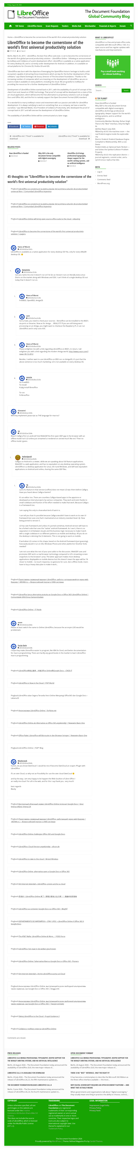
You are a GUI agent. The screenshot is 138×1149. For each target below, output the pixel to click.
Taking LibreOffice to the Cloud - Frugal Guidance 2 (39, 1016)
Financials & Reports (107, 25)
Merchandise (90, 25)
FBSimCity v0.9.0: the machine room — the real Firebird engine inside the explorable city (112, 134)
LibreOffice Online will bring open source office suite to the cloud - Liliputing (49, 219)
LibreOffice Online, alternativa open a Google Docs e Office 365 (44, 871)
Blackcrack (22, 761)
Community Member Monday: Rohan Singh (112, 121)
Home (10, 37)
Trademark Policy (56, 1128)
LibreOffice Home (34, 25)
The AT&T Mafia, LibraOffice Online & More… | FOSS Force (42, 936)
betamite (26, 270)
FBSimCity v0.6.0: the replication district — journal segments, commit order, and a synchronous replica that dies (112, 157)
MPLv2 (10, 1126)
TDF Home (19, 25)
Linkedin (53, 126)
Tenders (65, 25)
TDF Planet (102, 98)
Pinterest (40, 126)
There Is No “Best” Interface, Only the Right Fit (90, 1073)
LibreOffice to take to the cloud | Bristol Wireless (38, 859)
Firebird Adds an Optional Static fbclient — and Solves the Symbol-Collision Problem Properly (112, 149)
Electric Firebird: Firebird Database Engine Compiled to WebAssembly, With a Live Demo (112, 142)
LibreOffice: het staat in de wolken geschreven (37, 949)
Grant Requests (52, 25)
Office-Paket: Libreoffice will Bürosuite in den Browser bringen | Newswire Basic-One (53, 735)
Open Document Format (82, 1053)
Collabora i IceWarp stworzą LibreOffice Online (37, 1029)
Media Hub (76, 25)
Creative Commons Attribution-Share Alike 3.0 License (23, 1113)
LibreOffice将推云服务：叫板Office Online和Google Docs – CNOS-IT (45, 670)
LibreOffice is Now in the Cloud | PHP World (36, 683)
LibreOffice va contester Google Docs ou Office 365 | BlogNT (43, 909)
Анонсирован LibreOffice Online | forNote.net (37, 710)
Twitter (27, 126)
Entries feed (102, 175)
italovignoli (27, 456)
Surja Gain (22, 645)
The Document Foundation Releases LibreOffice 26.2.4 (30, 1085)
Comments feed (103, 179)
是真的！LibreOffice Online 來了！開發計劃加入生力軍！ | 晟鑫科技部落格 (48, 896)
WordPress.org (103, 183)
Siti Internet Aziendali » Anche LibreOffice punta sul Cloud (42, 974)
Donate (123, 25)
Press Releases (14, 1053)
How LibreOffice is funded (18, 153)
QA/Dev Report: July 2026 (105, 129)
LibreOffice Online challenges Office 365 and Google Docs (42, 834)
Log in (99, 172)
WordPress (56, 1141)
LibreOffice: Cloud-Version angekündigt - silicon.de (39, 846)
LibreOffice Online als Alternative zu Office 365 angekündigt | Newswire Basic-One (52, 723)
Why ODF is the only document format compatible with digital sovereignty (49, 156)
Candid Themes (96, 1141)
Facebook (14, 126)
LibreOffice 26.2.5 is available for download (26, 1073)
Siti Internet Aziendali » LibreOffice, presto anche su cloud (42, 884)
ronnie (29, 377)
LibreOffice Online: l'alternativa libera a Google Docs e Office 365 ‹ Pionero (49, 961)
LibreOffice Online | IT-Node (30, 609)
